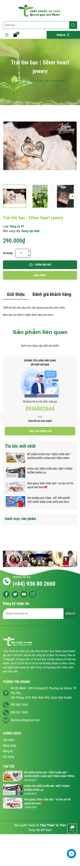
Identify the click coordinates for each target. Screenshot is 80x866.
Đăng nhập (9, 745)
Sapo (48, 830)
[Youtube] (23, 594)
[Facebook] (6, 594)
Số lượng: (8, 253)
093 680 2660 (19, 704)
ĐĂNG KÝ (70, 613)
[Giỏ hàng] (15, 34)
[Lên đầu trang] (72, 842)
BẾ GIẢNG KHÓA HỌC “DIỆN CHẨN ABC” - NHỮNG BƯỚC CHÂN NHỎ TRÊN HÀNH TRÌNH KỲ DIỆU (49, 456)
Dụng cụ (61, 34)
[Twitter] (15, 594)
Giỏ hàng (8, 757)
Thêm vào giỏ (43, 264)
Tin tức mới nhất (20, 446)
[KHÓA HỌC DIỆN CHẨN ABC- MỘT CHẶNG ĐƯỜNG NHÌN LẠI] (15, 472)
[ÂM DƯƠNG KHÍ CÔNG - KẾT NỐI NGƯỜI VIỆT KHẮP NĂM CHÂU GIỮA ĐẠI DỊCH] (15, 501)
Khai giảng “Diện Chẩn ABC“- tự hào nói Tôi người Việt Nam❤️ (50, 485)
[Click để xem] (40, 146)
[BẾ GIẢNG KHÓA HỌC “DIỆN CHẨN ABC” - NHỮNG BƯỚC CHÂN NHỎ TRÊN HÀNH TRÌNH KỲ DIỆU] (15, 457)
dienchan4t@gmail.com (25, 720)
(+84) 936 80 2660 (34, 583)
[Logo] (40, 10)
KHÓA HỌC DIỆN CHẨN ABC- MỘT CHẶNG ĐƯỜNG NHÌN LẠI (49, 470)
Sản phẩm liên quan (40, 332)
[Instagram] (32, 594)
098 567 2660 (19, 712)
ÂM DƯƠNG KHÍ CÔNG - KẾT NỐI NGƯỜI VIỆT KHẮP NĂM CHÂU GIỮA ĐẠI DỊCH (48, 499)
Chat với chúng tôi (40, 431)
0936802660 (40, 408)
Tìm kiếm (8, 740)
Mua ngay (40, 275)
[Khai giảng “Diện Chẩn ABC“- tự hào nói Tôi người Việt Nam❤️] (15, 486)
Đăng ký (8, 751)
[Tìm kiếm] (73, 25)
